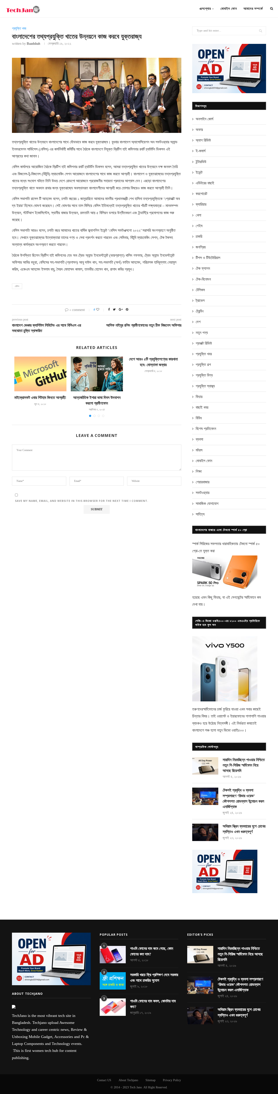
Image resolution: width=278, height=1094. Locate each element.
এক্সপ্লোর (205, 8)
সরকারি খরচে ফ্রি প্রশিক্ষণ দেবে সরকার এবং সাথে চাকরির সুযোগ (154, 977)
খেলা (198, 215)
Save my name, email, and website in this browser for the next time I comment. (81, 501)
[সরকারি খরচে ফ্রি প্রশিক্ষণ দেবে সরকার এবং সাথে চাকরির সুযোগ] (113, 981)
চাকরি (199, 236)
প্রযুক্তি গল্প (203, 364)
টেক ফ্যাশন (203, 268)
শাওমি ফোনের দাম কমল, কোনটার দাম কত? (153, 1004)
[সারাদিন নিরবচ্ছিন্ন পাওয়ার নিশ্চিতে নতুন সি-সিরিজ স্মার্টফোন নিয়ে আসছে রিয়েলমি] (205, 766)
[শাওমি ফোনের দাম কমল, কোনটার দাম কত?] (113, 1007)
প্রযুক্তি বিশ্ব (204, 375)
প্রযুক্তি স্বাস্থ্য (205, 386)
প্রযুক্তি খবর (19, 28)
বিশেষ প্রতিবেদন (206, 428)
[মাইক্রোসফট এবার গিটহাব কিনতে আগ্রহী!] (40, 374)
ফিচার (199, 397)
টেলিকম (200, 290)
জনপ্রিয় (201, 247)
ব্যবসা (199, 439)
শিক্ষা (199, 471)
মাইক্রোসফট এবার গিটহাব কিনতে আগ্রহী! (40, 397)
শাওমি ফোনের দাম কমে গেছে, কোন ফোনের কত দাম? (151, 951)
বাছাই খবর (202, 407)
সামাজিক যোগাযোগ (207, 503)
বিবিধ (199, 418)
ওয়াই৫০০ (238, 730)
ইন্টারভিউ (201, 162)
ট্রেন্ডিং (200, 311)
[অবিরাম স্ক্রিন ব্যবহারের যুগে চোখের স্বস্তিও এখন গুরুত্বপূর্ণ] (205, 832)
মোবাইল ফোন (228, 8)
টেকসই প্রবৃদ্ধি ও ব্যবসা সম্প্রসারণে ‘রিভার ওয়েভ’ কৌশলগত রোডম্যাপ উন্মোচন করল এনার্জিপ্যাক (243, 798)
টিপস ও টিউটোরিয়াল (208, 258)
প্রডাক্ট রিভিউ (204, 343)
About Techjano (128, 1080)
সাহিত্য (200, 514)
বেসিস (17, 286)
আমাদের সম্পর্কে (253, 8)
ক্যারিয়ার (201, 204)
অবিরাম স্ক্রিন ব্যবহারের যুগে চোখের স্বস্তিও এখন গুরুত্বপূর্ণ (244, 829)
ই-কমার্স (200, 151)
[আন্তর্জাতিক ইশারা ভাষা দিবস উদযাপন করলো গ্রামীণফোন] (97, 374)
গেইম (199, 226)
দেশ (198, 322)
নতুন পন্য (202, 333)
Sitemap (151, 1080)
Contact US (104, 1080)
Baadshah (33, 43)
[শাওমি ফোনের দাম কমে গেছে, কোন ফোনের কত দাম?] (113, 954)
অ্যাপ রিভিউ (203, 140)
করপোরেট (201, 194)
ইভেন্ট (199, 172)
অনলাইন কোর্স (204, 119)
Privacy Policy (172, 1080)
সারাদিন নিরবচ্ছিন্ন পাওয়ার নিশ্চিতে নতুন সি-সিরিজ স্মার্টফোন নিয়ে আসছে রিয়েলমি (244, 765)
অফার (199, 129)
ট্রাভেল (200, 300)
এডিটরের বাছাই (205, 183)
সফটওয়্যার (202, 493)
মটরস (199, 450)
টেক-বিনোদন (203, 279)
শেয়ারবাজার (202, 482)
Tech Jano (136, 1087)
